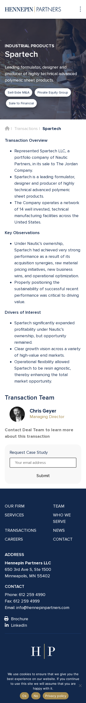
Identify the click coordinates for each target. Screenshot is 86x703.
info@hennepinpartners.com (42, 607)
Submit (43, 475)
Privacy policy (55, 696)
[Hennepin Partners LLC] (33, 9)
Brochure (19, 618)
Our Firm (15, 506)
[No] (80, 685)
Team (58, 506)
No (36, 696)
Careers (14, 539)
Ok (24, 696)
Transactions (26, 128)
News (59, 530)
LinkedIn (19, 625)
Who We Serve (62, 518)
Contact (63, 539)
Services (14, 515)
